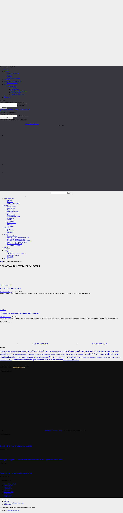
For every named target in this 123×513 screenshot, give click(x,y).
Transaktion (93, 357)
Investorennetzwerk (5, 285)
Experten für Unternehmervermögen (17, 242)
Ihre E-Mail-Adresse (22, 116)
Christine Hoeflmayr (6, 292)
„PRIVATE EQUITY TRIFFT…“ (17, 253)
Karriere (9, 76)
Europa (63, 351)
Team (8, 75)
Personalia (10, 232)
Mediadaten (7, 79)
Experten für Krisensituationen (16, 239)
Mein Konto (7, 97)
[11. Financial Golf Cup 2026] (14, 283)
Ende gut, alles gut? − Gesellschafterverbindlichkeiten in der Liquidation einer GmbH (31, 460)
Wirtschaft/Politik (67, 360)
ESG (60, 351)
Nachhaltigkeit (11, 221)
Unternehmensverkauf (44, 360)
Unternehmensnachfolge (24, 359)
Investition (48, 354)
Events (5, 250)
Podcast (6, 258)
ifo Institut (111, 351)
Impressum (7, 500)
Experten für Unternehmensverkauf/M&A (19, 240)
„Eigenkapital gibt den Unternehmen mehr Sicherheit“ (20, 313)
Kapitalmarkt (59, 354)
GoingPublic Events (13, 255)
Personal (46, 357)
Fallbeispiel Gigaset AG (17, 94)
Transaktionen (99, 357)
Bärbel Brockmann (5, 317)
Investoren (53, 354)
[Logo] (13, 195)
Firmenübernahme (102, 351)
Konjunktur (69, 354)
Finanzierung (11, 208)
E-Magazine (7, 248)
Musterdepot (10, 218)
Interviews (10, 202)
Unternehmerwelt (9, 198)
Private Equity (55, 356)
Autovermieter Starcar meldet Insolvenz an (16, 473)
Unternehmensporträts (13, 203)
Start (1, 261)
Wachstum (58, 360)
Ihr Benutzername (22, 104)
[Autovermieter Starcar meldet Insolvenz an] (4, 470)
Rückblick (10, 257)
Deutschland (31, 351)
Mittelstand (113, 354)
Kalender (9, 252)
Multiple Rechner (16, 92)
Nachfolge (10, 219)
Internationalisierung (13, 211)
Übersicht (13, 87)
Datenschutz (3, 111)
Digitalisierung (11, 206)
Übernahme (75, 360)
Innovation (10, 210)
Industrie (116, 351)
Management (11, 215)
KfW (64, 354)
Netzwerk (6, 247)
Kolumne (10, 229)
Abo (5, 96)
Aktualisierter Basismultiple (18, 91)
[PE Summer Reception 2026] (63, 135)
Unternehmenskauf (6, 360)
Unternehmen (116, 357)
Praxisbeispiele (15, 89)
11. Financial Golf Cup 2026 (10, 288)
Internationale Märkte (28, 354)
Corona (23, 351)
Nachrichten (10, 231)
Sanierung (85, 357)
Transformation (107, 357)
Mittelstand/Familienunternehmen (13, 357)
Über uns (6, 71)
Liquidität (87, 354)
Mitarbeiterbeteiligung (13, 216)
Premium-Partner (12, 236)
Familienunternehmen (74, 351)
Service (6, 84)
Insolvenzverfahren (18, 354)
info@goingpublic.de (19, 367)
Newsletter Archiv (12, 83)
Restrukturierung (12, 223)
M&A (9, 213)
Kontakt (6, 70)
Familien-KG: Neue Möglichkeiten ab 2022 (16, 446)
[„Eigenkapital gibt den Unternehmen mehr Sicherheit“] (14, 308)
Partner (6, 234)
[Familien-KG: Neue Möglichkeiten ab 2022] (4, 442)
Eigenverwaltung (55, 351)
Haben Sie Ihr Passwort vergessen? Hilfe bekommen (15, 109)
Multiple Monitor (12, 86)
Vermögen (10, 226)
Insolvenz (9, 354)
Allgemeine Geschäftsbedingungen (14, 503)
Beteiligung (4, 351)
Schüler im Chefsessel (13, 78)
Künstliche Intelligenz (78, 354)
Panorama (6, 227)
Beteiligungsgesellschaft (14, 351)
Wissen (6, 205)
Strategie (9, 224)
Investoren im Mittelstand (14, 244)
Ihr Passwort (20, 105)
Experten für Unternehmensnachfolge (18, 237)
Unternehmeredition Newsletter (12, 81)
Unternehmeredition (13, 73)
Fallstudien (10, 200)
